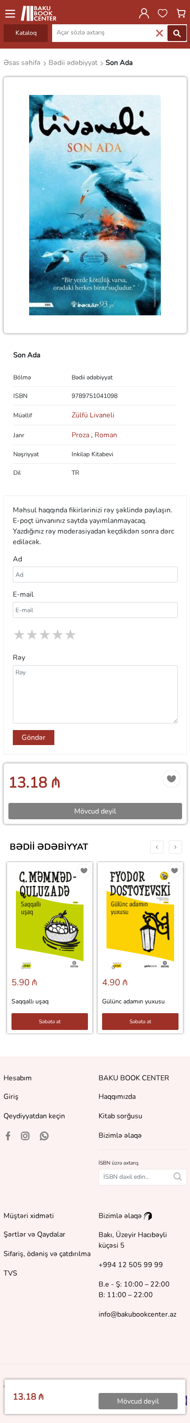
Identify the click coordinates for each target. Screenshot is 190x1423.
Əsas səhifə (23, 63)
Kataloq (26, 33)
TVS (10, 1273)
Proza (82, 435)
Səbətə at (50, 1021)
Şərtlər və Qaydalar (34, 1234)
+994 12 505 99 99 (131, 1265)
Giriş (11, 1096)
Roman (106, 435)
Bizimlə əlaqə (120, 1135)
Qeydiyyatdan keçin (34, 1116)
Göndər (34, 737)
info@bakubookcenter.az (137, 1314)
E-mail (23, 594)
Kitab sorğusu (120, 1116)
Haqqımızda (117, 1096)
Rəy (19, 657)
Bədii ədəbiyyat (49, 847)
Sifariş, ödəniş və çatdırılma (47, 1254)
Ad (17, 559)
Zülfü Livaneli (93, 415)
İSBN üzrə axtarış (119, 1162)
